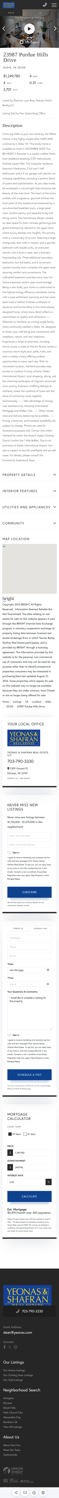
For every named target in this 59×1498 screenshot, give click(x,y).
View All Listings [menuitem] (12, 1427)
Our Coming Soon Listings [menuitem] (18, 1375)
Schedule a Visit (40, 928)
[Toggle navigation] (54, 5)
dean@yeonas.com (17, 1332)
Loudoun (37, 701)
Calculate (29, 1196)
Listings (17, 701)
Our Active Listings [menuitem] (14, 1370)
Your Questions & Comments (22, 991)
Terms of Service (21, 1089)
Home (5, 701)
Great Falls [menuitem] (9, 1407)
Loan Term (14, 1126)
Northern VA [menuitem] (10, 1422)
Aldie (48, 701)
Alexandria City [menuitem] (12, 1417)
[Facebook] (4, 1347)
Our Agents (25, 778)
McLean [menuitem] (7, 1403)
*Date (10, 964)
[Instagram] (15, 1347)
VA (26, 701)
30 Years (16, 1134)
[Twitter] (9, 1347)
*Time (10, 977)
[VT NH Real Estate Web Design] (29, 1471)
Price (10, 1146)
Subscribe (29, 892)
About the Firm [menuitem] (11, 1445)
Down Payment (16, 1160)
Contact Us (12, 778)
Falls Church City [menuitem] (13, 1412)
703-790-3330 (20, 761)
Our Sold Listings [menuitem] (13, 1380)
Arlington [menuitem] (8, 1398)
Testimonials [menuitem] (10, 1454)
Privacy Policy (13, 879)
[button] (5, 29)
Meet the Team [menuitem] (11, 1450)
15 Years (31, 1134)
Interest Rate (15, 1175)
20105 (9, 706)
